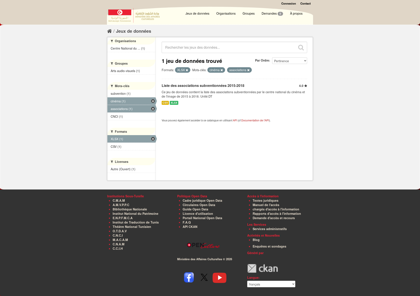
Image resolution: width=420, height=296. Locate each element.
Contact (305, 3)
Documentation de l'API (255, 120)
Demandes (271, 13)
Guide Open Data (195, 209)
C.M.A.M (119, 200)
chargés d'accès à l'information (276, 209)
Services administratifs (270, 229)
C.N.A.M (118, 244)
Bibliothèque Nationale (130, 209)
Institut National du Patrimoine (135, 213)
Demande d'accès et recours (274, 218)
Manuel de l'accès (266, 205)
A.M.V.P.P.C (121, 205)
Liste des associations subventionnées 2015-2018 (203, 85)
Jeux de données (197, 13)
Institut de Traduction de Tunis (136, 222)
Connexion (288, 3)
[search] (301, 47)
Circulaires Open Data (199, 205)
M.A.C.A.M (120, 239)
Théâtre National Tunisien (132, 226)
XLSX (174, 103)
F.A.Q (187, 222)
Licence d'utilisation (198, 213)
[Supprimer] (187, 70)
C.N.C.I (118, 235)
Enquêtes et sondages (269, 246)
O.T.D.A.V (120, 231)
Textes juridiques (265, 200)
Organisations (226, 13)
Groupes (249, 13)
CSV (165, 103)
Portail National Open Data (202, 218)
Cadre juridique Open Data (202, 200)
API (235, 120)
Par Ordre (262, 60)
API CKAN (190, 226)
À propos (296, 13)
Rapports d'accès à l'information (277, 213)
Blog (256, 239)
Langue (253, 277)
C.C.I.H (118, 248)
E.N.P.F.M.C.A (123, 218)
